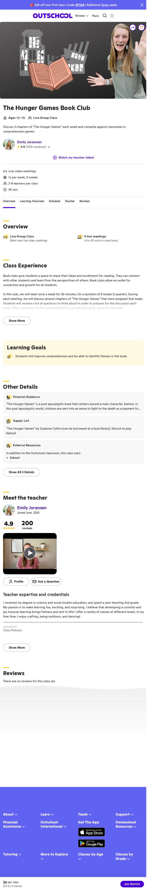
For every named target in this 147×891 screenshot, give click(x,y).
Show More (17, 321)
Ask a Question (49, 581)
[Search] (104, 15)
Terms (105, 5)
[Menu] (112, 16)
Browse (80, 15)
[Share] (133, 27)
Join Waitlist (132, 884)
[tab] (9, 201)
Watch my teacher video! (76, 158)
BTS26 (80, 5)
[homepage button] (52, 15)
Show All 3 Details (21, 472)
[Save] (141, 27)
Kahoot (15, 458)
